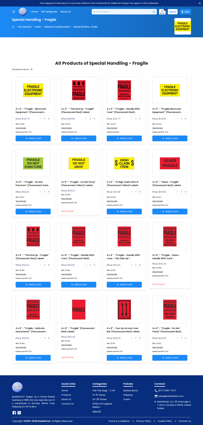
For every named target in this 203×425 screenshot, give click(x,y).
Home (34, 11)
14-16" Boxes (99, 394)
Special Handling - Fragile (85, 26)
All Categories (49, 11)
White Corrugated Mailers (102, 405)
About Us (65, 11)
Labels (38, 26)
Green (126, 399)
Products (66, 394)
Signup (172, 11)
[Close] (200, 3)
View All (96, 411)
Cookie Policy (165, 421)
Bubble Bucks (130, 390)
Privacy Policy (143, 421)
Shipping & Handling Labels (57, 26)
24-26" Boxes (99, 399)
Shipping (128, 394)
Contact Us (67, 403)
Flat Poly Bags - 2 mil (103, 390)
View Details (21, 128)
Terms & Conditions (119, 421)
